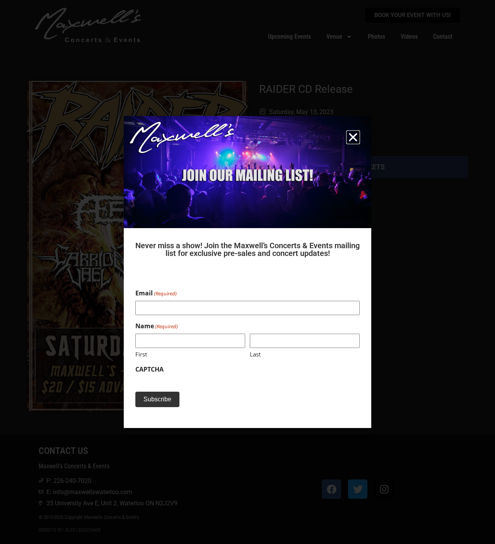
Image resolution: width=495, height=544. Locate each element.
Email (156, 293)
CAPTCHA (149, 369)
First (141, 354)
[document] (247, 272)
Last (255, 354)
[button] (353, 137)
